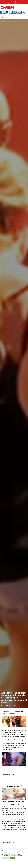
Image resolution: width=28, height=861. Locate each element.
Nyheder (9, 21)
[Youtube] (16, 1)
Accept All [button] (12, 858)
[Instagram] (14, 1)
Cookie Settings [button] (5, 858)
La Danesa (3, 21)
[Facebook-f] (12, 1)
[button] (26, 17)
